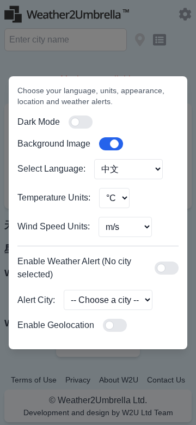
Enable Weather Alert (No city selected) (74, 268)
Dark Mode (38, 121)
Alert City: (36, 300)
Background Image (53, 143)
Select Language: (51, 168)
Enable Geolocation (55, 325)
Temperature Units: (53, 197)
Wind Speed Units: (53, 226)
